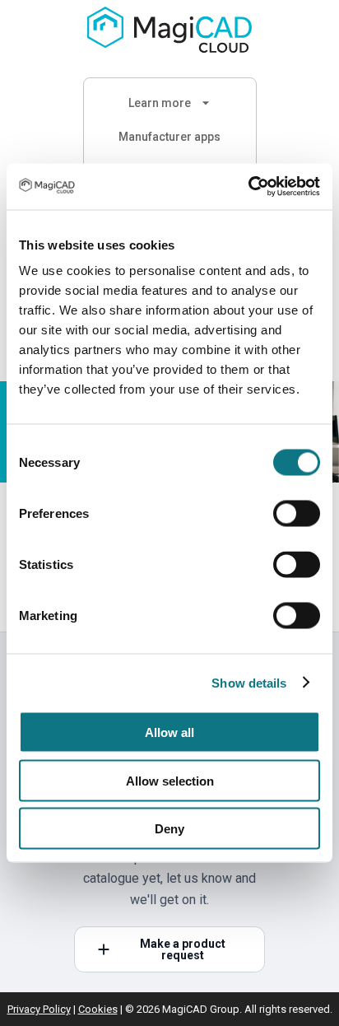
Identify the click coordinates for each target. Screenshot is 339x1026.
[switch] (296, 514)
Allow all (169, 732)
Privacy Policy (39, 1009)
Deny (169, 829)
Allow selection (170, 780)
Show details (248, 682)
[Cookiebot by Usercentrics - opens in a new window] (248, 187)
